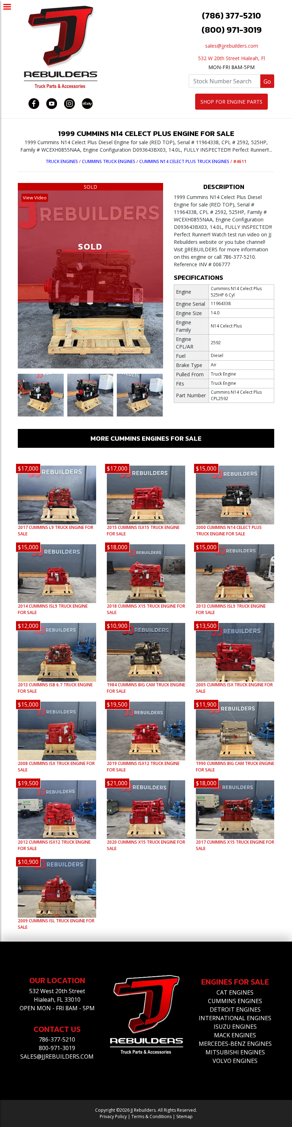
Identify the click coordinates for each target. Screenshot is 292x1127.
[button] (20, 395)
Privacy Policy (113, 1116)
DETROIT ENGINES (235, 1009)
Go (267, 81)
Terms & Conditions (151, 1116)
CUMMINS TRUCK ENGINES (108, 161)
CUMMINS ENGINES (235, 1001)
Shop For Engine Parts (231, 101)
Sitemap (184, 1116)
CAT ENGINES (235, 992)
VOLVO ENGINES (235, 1061)
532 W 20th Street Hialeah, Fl (231, 58)
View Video (35, 197)
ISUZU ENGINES (235, 1027)
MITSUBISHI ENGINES (235, 1052)
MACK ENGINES (235, 1035)
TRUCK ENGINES (62, 161)
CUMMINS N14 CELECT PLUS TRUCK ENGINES (184, 161)
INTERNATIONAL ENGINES (235, 1018)
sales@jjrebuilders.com (231, 45)
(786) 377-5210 (231, 15)
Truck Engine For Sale (229, 530)
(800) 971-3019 (232, 29)
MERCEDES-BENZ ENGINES (235, 1044)
